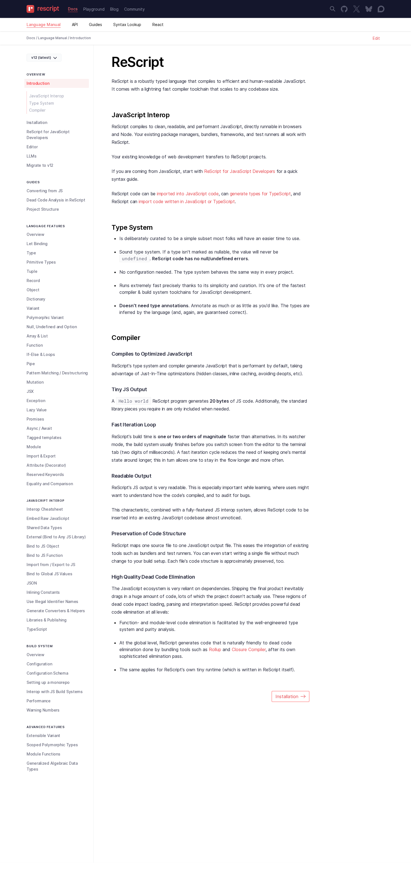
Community (134, 9)
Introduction (38, 83)
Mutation (35, 382)
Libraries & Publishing (47, 620)
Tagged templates (44, 437)
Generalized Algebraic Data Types (52, 766)
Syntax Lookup (127, 24)
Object (33, 289)
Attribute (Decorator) (46, 465)
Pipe (31, 363)
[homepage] (44, 9)
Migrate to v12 (40, 165)
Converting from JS (45, 190)
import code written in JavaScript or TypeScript (187, 201)
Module (34, 446)
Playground (94, 9)
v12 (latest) (41, 57)
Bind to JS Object (43, 546)
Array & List (37, 336)
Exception (36, 400)
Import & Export (41, 456)
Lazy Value (37, 409)
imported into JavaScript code (188, 193)
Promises (35, 419)
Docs (73, 8)
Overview (35, 234)
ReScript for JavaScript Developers (48, 134)
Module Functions (43, 754)
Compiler (37, 110)
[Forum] (381, 9)
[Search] (332, 8)
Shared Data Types (44, 527)
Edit (376, 38)
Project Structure (43, 209)
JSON (32, 583)
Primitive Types (41, 262)
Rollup (215, 649)
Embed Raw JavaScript (48, 518)
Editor (32, 146)
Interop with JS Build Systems (55, 691)
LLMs (32, 156)
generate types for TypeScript (260, 193)
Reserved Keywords (45, 474)
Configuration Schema (47, 673)
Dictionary (36, 299)
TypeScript (37, 629)
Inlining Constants (43, 592)
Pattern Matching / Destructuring (57, 372)
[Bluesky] (368, 9)
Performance (39, 700)
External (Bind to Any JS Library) (56, 536)
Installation (37, 122)
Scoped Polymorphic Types (52, 744)
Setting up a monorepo (48, 682)
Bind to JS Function (45, 555)
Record (33, 280)
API (75, 24)
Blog (114, 9)
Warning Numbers (43, 710)
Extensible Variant (43, 735)
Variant (33, 308)
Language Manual (44, 24)
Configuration (39, 663)
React (158, 24)
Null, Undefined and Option (52, 326)
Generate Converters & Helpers (56, 610)
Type (31, 252)
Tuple (32, 271)
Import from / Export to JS (51, 564)
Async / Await (39, 428)
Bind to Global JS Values (49, 573)
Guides (95, 24)
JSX (30, 391)
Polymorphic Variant (45, 317)
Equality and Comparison (50, 483)
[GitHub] (344, 9)
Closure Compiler (249, 649)
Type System (41, 103)
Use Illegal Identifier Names (52, 601)
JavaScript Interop (46, 95)
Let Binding (37, 243)
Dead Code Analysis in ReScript (56, 200)
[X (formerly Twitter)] (356, 9)
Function (35, 345)
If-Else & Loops (41, 354)
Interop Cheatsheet (45, 509)
